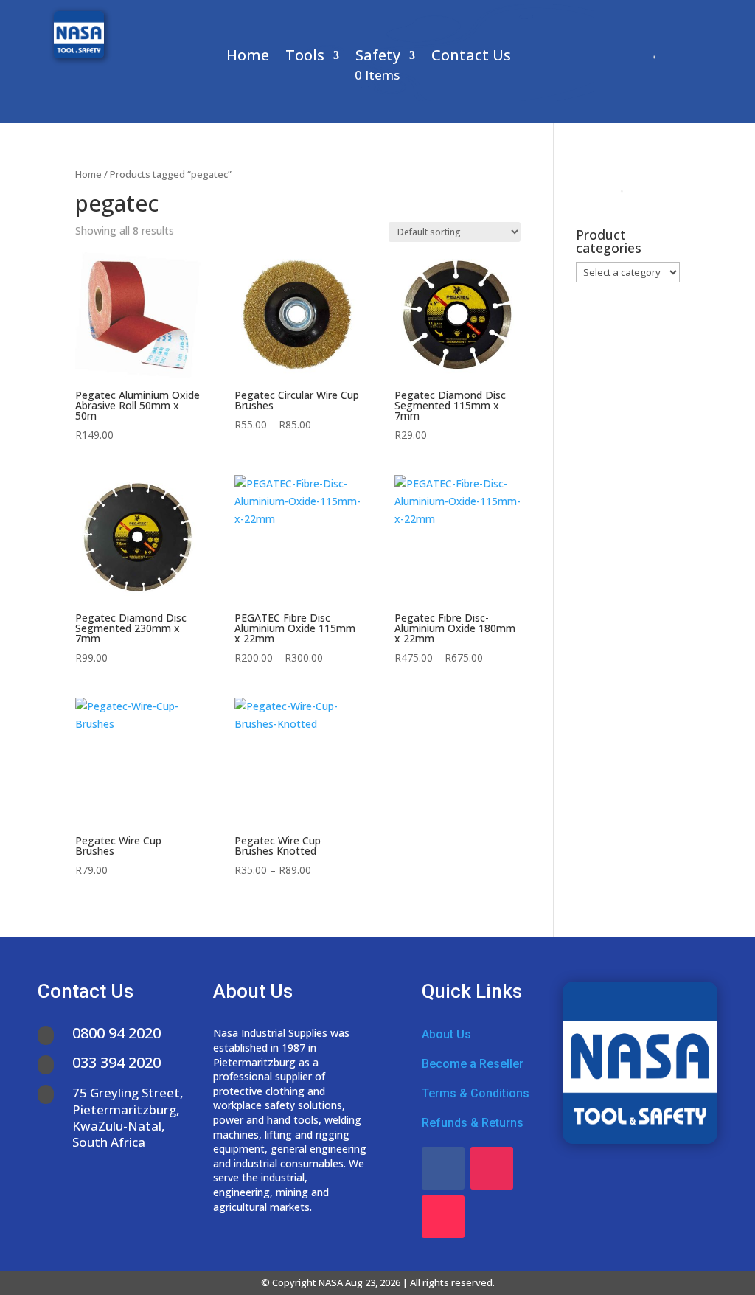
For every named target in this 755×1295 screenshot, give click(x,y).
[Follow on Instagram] (491, 1168)
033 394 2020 (116, 1062)
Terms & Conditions (475, 1093)
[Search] (648, 57)
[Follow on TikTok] (443, 1216)
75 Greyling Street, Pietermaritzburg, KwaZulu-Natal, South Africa (128, 1117)
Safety (377, 57)
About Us (446, 1034)
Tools (304, 57)
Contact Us (471, 57)
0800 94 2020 (116, 1033)
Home (247, 57)
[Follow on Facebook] (443, 1168)
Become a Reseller (472, 1064)
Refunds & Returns (472, 1123)
